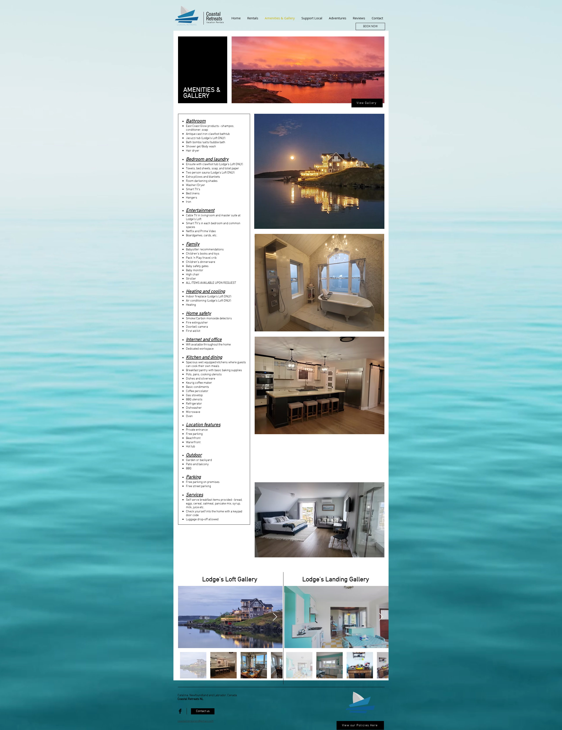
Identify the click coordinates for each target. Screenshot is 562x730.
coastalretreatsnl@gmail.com (196, 721)
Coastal (214, 14)
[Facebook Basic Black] (180, 711)
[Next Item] (274, 617)
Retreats (214, 18)
